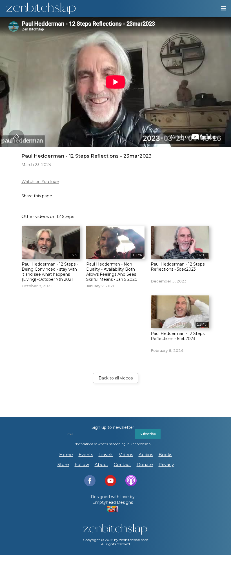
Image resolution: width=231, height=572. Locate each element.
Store (63, 464)
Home (66, 454)
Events (86, 454)
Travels (106, 454)
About (101, 464)
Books (165, 454)
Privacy (166, 464)
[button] (221, 8)
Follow (82, 464)
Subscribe (148, 434)
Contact (122, 464)
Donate (145, 464)
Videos (126, 454)
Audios (146, 454)
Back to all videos (116, 378)
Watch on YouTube (40, 181)
